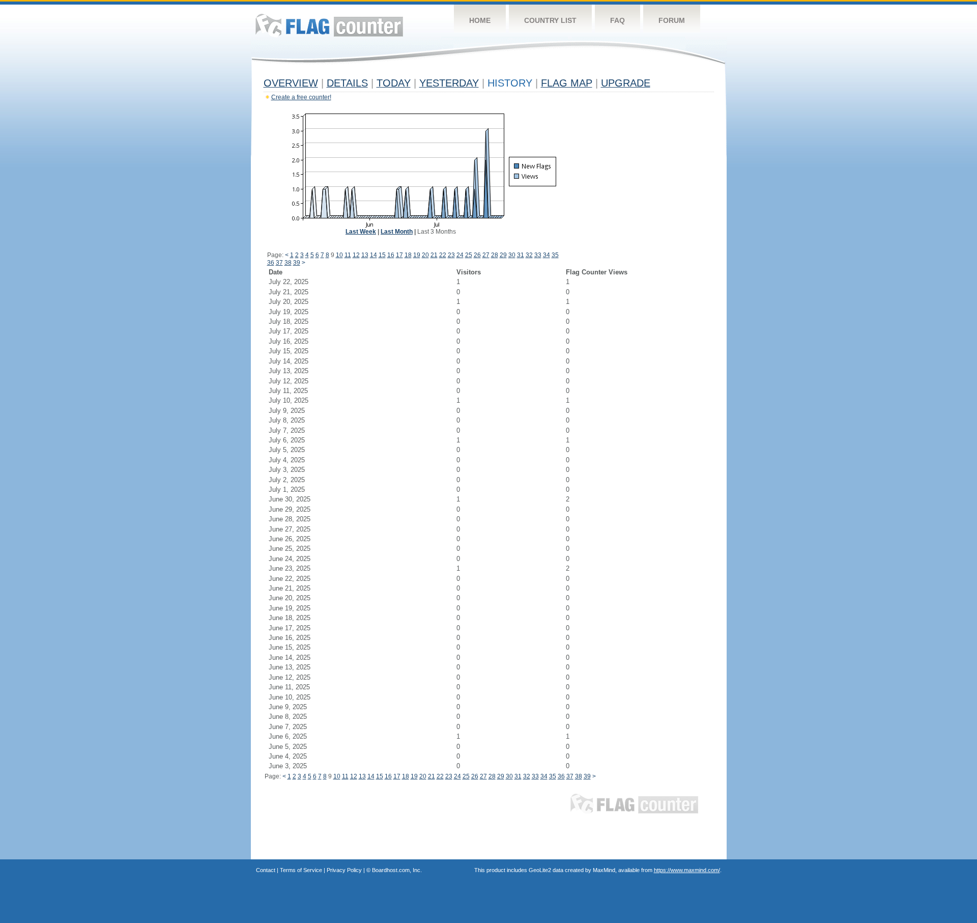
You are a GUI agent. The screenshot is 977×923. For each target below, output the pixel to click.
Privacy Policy (344, 870)
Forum (671, 20)
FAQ (617, 20)
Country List (550, 20)
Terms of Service (301, 870)
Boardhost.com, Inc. (397, 870)
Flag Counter (329, 25)
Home (480, 20)
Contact (265, 870)
